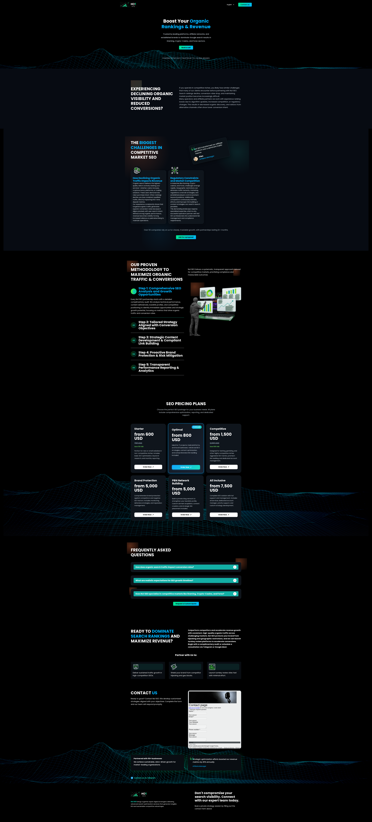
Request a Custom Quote (186, 604)
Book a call (186, 47)
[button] (186, 567)
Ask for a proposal (186, 237)
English (229, 5)
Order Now (148, 467)
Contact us (245, 4)
